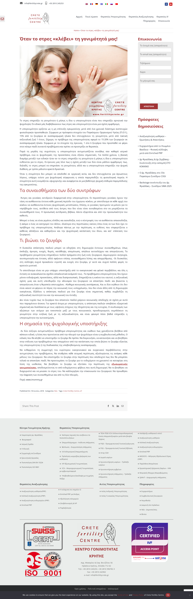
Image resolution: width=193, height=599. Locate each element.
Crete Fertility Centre (71, 391)
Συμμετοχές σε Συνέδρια (31, 453)
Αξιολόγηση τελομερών (69, 499)
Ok (168, 595)
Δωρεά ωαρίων (106, 457)
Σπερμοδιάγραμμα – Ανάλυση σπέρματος (77, 442)
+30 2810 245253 (56, 3)
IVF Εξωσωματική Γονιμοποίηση (74, 464)
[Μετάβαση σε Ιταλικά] (106, 4)
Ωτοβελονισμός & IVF (68, 503)
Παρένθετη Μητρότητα (149, 464)
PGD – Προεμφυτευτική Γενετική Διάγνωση (117, 443)
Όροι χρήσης (80, 588)
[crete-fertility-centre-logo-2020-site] (38, 13)
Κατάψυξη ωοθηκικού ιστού (151, 433)
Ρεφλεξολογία (65, 508)
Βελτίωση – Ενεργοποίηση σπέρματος (76, 447)
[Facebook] (108, 406)
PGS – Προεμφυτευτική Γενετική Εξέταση (116, 448)
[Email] (122, 406)
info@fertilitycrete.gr (33, 3)
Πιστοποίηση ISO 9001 (30, 467)
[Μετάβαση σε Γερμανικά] (96, 4)
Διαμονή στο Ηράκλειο (150, 505)
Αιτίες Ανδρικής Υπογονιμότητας (114, 491)
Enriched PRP (145, 451)
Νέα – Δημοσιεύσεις (149, 509)
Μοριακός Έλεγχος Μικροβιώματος (154, 473)
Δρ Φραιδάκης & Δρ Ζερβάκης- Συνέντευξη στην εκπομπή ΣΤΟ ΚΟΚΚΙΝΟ (155, 163)
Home (76, 30)
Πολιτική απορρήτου (97, 588)
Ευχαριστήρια (146, 491)
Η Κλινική (25, 449)
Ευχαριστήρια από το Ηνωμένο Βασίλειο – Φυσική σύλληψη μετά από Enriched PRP (155, 150)
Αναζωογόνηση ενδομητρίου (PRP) (35, 500)
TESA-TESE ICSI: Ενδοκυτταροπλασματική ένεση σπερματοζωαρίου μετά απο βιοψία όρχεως (116, 436)
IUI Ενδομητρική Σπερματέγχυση (74, 451)
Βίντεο (144, 514)
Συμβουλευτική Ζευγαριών (152, 496)
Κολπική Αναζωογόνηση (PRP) (33, 496)
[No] (189, 595)
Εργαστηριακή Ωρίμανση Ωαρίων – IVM (155, 468)
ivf (81, 391)
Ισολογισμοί (113, 588)
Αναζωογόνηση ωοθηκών (150, 438)
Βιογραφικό (26, 439)
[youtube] (170, 4)
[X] (113, 406)
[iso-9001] (43, 552)
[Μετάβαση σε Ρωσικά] (111, 4)
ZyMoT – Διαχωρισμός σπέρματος (153, 477)
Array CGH (104, 453)
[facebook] (166, 4)
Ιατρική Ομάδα (27, 444)
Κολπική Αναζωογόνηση (149, 442)
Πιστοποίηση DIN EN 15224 (32, 462)
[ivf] (150, 523)
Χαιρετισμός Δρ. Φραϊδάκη (32, 435)
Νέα (55, 391)
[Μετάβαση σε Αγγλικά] (86, 4)
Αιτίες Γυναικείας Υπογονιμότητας (114, 496)
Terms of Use (123, 595)
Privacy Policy (138, 595)
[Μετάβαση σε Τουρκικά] (116, 4)
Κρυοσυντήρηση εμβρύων (110, 469)
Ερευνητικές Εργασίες (30, 458)
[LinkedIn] (117, 406)
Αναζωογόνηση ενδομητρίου (151, 447)
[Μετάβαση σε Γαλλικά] (91, 4)
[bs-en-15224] (43, 523)
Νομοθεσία (145, 500)
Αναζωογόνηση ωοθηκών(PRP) (34, 491)
